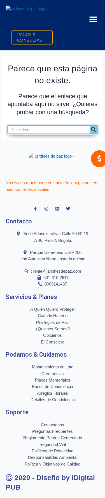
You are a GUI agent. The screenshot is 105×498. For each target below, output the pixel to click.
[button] (93, 19)
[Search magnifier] (93, 130)
